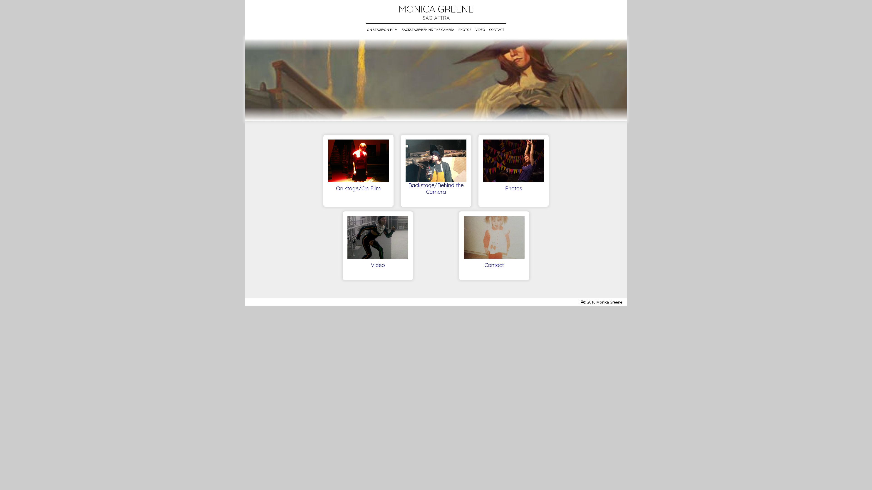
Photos (464, 29)
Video (480, 29)
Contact (496, 29)
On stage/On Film (358, 188)
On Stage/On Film (382, 29)
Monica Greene (436, 9)
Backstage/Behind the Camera (427, 29)
